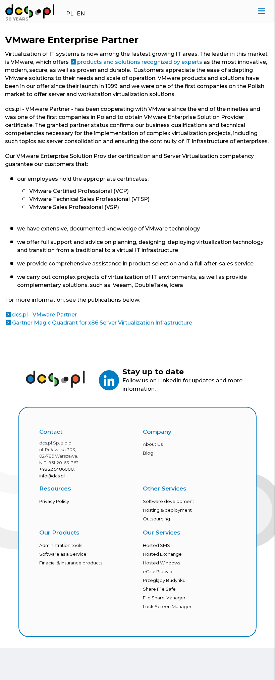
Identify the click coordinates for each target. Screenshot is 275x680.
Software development (168, 501)
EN (81, 13)
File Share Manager (164, 597)
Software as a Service (63, 554)
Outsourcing (156, 518)
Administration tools (60, 545)
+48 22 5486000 (56, 469)
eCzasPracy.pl (158, 571)
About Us (153, 444)
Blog (148, 453)
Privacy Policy (54, 501)
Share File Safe (159, 589)
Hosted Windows (161, 562)
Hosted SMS (156, 545)
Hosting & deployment (167, 510)
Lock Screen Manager (167, 606)
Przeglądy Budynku (164, 580)
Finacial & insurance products (70, 562)
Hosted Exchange (162, 554)
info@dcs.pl (52, 475)
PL (69, 13)
